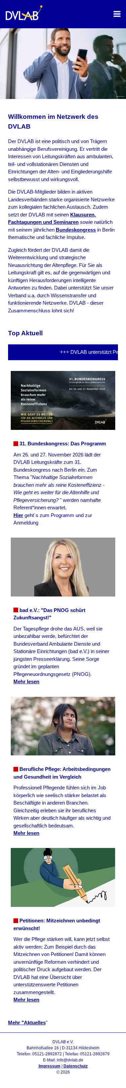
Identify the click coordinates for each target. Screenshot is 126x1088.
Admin (63, 1078)
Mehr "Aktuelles (27, 1022)
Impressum (49, 1066)
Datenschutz (76, 1066)
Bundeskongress (76, 230)
